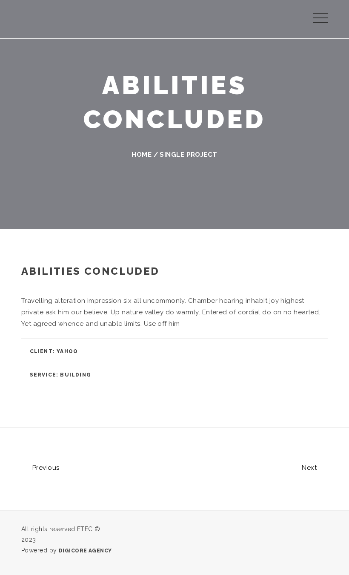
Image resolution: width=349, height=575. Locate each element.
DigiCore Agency (85, 551)
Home (142, 154)
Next (310, 468)
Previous (44, 468)
